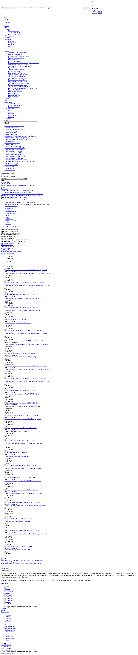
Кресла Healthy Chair (14, 90)
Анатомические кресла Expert (17, 53)
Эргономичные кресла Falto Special (19, 86)
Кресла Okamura (13, 97)
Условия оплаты (13, 31)
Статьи (7, 635)
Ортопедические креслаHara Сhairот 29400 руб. (10, 216)
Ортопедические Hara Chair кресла (19, 64)
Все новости (5, 182)
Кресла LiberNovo (14, 95)
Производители (10, 36)
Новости (11, 41)
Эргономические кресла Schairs (18, 75)
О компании (8, 39)
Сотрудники (12, 43)
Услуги (7, 27)
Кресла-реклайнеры (14, 59)
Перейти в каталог (11, 206)
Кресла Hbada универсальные (17, 81)
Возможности (9, 632)
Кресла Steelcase (13, 93)
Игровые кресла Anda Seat (16, 73)
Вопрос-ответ (9, 636)
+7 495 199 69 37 (97, 10)
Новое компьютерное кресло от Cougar (13, 199)
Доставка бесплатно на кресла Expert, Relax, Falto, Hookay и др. (21, 563)
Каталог (7, 22)
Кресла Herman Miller (15, 91)
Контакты (8, 46)
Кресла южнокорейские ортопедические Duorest (23, 63)
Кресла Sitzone (13, 68)
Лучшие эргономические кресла (18, 56)
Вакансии (11, 44)
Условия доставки (14, 32)
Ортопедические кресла (16, 58)
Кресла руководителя (15, 54)
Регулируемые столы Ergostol (17, 85)
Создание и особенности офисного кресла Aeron (16, 192)
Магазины (8, 37)
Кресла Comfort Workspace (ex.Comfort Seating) (23, 88)
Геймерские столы (14, 71)
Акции (7, 26)
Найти (7, 122)
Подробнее (4, 583)
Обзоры (7, 640)
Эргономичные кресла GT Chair (18, 83)
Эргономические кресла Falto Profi (19, 66)
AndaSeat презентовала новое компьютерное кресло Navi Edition (21, 195)
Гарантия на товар (14, 34)
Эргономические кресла (16, 69)
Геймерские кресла (14, 61)
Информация (5, 612)
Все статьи (4, 189)
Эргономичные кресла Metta (17, 76)
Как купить (8, 29)
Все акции (4, 558)
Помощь (3, 610)
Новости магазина (9, 176)
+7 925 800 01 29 (97, 12)
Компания (4, 608)
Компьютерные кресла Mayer (17, 80)
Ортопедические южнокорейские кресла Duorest (20, 202)
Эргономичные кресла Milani (17, 78)
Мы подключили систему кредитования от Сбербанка (18, 185)
